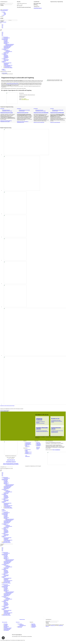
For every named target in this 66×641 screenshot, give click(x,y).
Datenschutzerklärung (28, 453)
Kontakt (3, 536)
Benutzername (2, 3)
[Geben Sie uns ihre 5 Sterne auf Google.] (38, 448)
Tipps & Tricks (6, 524)
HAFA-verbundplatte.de (56, 449)
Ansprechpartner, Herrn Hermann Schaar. (12, 83)
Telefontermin (6, 539)
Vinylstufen (5, 516)
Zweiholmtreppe (6, 572)
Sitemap (26, 450)
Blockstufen (5, 518)
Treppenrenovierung (28, 442)
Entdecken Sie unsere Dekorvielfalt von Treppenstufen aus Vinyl (22, 122)
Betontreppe (38, 442)
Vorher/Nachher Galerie (7, 521)
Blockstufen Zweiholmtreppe (10, 559)
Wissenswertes (4, 564)
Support (3, 15)
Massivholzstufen (6, 517)
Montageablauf (6, 568)
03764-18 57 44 (53, 625)
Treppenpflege (8, 525)
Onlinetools (3, 533)
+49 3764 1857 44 (5, 9)
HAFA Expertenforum (27, 446)
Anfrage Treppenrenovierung (8, 580)
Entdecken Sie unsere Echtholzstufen (39, 122)
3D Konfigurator (6, 534)
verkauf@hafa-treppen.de (38, 8)
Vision (5, 14)
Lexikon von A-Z (6, 567)
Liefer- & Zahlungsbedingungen (28, 451)
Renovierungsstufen (5, 514)
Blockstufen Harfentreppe (9, 519)
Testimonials (4, 510)
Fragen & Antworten (28, 444)
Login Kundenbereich (27, 456)
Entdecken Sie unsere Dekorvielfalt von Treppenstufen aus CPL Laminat (6, 121)
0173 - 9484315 (24, 98)
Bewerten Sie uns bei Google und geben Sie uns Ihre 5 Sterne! (39, 451)
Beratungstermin (6, 538)
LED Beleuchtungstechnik (7, 520)
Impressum (26, 452)
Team (5, 12)
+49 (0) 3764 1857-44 (11, 459)
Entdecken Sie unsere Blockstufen (55, 122)
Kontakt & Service (28, 449)
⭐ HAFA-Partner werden (6, 541)
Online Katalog (6, 535)
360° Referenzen (6, 563)
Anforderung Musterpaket (7, 537)
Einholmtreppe (38, 444)
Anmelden (2, 5)
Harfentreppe (38, 445)
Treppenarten (4, 528)
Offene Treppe (38, 443)
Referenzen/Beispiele (7, 522)
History (5, 13)
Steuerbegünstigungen (9, 526)
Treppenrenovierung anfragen (6, 542)
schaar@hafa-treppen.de (25, 99)
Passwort (1, 4)
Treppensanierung (27, 443)
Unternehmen (4, 576)
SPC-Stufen (5, 555)
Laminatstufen (6, 515)
